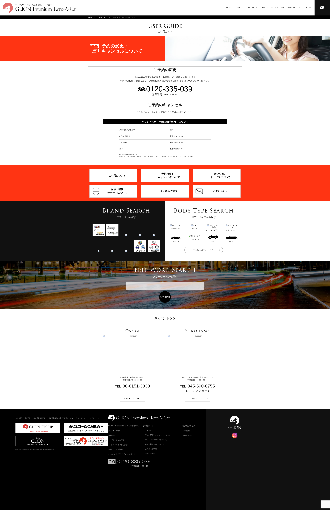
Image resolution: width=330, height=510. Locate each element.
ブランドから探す (117, 440)
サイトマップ (94, 418)
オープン (176, 241)
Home (229, 7)
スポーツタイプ (231, 230)
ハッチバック (175, 228)
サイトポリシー (81, 418)
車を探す (112, 435)
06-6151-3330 (136, 386)
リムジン (231, 241)
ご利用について (151, 430)
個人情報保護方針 (39, 418)
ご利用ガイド (102, 17)
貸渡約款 (27, 418)
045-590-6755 (201, 386)
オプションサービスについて (156, 440)
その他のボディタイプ (203, 250)
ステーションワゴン (213, 230)
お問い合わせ (150, 453)
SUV (213, 241)
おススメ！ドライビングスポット (121, 454)
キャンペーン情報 (115, 449)
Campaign (262, 7)
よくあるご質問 (151, 449)
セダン (194, 228)
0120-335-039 (134, 461)
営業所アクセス (189, 426)
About (239, 7)
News (309, 7)
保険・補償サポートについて (156, 444)
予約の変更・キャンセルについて (157, 435)
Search (249, 7)
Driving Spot (295, 7)
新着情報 (186, 431)
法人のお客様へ (114, 431)
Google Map (131, 398)
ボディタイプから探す (119, 445)
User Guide (277, 7)
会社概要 (18, 418)
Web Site (197, 398)
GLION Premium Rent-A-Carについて (123, 426)
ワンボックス (194, 239)
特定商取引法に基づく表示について (61, 418)
